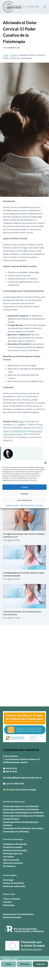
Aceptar (24, 487)
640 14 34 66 (11, 771)
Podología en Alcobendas (15, 844)
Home (5, 55)
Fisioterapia (8, 905)
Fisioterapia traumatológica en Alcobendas (23, 815)
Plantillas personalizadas (15, 850)
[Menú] (45, 7)
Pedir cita (40, 964)
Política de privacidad (27, 505)
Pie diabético (9, 866)
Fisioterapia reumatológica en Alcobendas (23, 812)
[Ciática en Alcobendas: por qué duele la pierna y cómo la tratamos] (24, 596)
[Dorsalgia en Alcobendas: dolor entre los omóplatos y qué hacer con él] (24, 518)
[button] (45, 463)
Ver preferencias (24, 500)
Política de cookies (12, 505)
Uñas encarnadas (11, 860)
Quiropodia (8, 856)
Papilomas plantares (13, 863)
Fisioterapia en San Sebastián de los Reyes (23, 828)
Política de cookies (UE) (14, 886)
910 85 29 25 (11, 768)
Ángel (21, 421)
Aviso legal (39, 505)
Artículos (14, 55)
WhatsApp (24, 964)
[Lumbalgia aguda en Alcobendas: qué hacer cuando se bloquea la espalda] (24, 557)
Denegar (24, 493)
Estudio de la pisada (12, 847)
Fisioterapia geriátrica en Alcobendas (21, 809)
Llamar (8, 964)
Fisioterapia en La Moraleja (16, 831)
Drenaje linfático (11, 819)
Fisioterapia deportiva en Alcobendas (21, 806)
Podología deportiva (12, 853)
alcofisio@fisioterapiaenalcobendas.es (23, 777)
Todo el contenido (11, 899)
